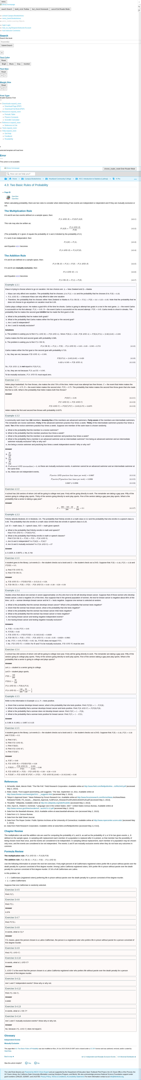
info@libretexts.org (116, 1077)
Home (14, 179)
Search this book (6, 38)
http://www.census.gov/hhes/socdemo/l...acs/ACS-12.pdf (30, 808)
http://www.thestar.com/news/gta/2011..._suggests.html (29, 794)
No (38, 1063)
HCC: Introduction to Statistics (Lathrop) (93, 179)
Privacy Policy (46, 1077)
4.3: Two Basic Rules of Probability (26, 1048)
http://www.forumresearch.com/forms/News (95, 797)
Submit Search (6, 45)
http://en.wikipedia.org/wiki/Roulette (55, 803)
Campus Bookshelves (32, 179)
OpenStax (15, 196)
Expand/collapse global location (135, 178)
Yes (29, 1063)
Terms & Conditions (59, 1077)
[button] (8, 136)
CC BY (93, 1048)
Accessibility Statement (75, 1077)
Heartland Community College (60, 179)
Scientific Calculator (12, 120)
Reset (3, 60)
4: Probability (121, 179)
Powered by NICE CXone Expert (37, 1072)
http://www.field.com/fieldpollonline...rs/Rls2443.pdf (105, 786)
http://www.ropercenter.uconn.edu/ (108, 820)
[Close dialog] (1, 158)
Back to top (8, 1056)
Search (8, 174)
